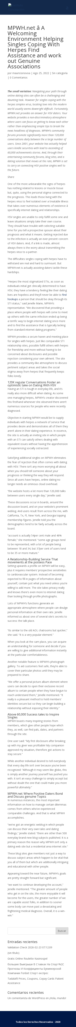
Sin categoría (60, 73)
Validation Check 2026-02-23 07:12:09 (30, 947)
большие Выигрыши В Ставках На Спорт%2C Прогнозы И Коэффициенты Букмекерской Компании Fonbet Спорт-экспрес (36, 968)
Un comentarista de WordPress (26, 998)
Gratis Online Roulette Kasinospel (27, 958)
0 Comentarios (18, 77)
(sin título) (13, 953)
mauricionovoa (21, 73)
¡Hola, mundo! (57, 998)
